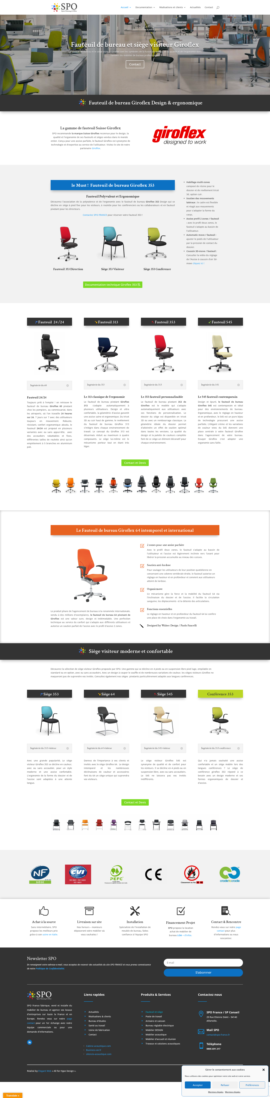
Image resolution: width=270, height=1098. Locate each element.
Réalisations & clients (100, 1016)
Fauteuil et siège (154, 1012)
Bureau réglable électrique (160, 1025)
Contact (209, 7)
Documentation (143, 7)
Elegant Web (44, 1070)
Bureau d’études (97, 1021)
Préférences (252, 1085)
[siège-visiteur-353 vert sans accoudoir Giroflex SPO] (112, 262)
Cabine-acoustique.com (98, 1045)
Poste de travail (154, 1016)
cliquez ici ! (198, 263)
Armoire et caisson (155, 1021)
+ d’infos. (184, 935)
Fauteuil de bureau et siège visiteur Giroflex (135, 44)
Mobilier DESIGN (154, 1030)
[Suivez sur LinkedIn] (29, 1042)
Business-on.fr (93, 1050)
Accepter (198, 1085)
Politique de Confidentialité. (50, 968)
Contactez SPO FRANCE (95, 214)
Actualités (195, 7)
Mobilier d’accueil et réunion (161, 1039)
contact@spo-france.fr (218, 1034)
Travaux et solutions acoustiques (163, 1044)
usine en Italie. (50, 934)
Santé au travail (97, 1025)
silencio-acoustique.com (98, 1054)
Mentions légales (215, 1092)
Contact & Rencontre (226, 922)
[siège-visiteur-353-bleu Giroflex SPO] (49, 736)
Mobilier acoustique (156, 1035)
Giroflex (96, 148)
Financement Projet (180, 922)
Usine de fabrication (99, 1030)
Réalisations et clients (171, 7)
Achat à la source (44, 922)
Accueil (124, 7)
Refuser (225, 1085)
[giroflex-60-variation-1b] (49, 374)
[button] (263, 1069)
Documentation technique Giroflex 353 (111, 284)
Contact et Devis (135, 463)
